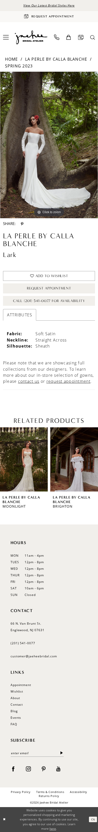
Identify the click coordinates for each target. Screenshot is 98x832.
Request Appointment (49, 288)
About (15, 698)
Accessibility (78, 792)
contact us (28, 381)
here (53, 828)
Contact (17, 704)
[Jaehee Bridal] (31, 37)
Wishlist (17, 691)
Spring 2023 (19, 65)
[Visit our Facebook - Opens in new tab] (13, 769)
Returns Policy (49, 796)
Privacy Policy (20, 792)
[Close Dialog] (4, 819)
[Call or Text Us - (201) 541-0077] (57, 37)
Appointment (21, 685)
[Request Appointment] (81, 37)
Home (11, 59)
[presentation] (25, 459)
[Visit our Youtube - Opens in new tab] (58, 769)
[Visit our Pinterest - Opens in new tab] (43, 769)
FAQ (14, 724)
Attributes (19, 314)
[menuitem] (57, 37)
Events (16, 717)
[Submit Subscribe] (61, 753)
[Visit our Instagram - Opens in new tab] (28, 769)
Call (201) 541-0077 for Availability (49, 301)
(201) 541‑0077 (23, 643)
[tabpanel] (49, 145)
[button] (69, 37)
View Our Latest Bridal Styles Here (49, 5)
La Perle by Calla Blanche (56, 59)
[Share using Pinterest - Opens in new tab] (22, 224)
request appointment (68, 381)
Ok (93, 819)
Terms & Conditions (50, 792)
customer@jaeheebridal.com (34, 656)
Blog (14, 711)
